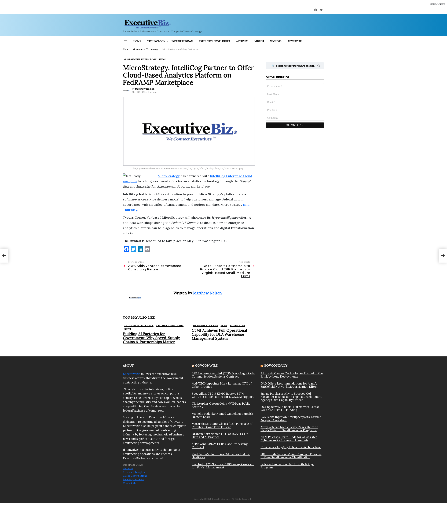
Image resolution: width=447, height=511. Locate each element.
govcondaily (275, 365)
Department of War (205, 325)
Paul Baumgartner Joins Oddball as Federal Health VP (221, 456)
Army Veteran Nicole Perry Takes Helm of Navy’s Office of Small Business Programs (289, 429)
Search (318, 66)
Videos (259, 41)
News (127, 329)
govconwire (206, 365)
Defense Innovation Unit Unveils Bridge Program (287, 466)
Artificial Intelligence (138, 325)
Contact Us (129, 483)
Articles (242, 41)
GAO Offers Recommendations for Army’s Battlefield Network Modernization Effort (289, 385)
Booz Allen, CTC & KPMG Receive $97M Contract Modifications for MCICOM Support (223, 395)
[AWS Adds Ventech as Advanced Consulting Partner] (4, 256)
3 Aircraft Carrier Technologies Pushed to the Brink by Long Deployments (292, 375)
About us (128, 468)
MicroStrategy (169, 176)
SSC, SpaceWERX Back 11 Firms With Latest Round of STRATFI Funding (290, 408)
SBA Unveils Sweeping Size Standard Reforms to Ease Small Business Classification (291, 456)
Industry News (182, 41)
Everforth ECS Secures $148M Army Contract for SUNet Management (223, 466)
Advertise (295, 41)
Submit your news (133, 479)
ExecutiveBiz (131, 374)
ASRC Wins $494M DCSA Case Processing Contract (220, 445)
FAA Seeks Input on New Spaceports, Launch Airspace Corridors (291, 418)
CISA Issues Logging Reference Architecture (291, 447)
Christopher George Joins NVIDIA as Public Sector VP (221, 405)
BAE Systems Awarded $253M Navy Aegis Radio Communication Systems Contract (223, 375)
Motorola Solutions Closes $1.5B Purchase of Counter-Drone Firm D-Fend (222, 425)
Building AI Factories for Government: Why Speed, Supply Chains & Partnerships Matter (151, 337)
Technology (156, 41)
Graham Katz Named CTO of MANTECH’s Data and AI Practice (220, 435)
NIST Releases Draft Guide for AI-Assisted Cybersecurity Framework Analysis (289, 438)
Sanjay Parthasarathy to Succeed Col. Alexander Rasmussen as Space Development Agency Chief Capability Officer (291, 397)
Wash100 (275, 41)
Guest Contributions (135, 475)
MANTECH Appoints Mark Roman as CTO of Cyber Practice (222, 385)
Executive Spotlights (214, 41)
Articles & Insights (134, 472)
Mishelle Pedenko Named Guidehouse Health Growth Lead (222, 415)
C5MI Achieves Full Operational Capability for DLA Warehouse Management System (219, 334)
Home (137, 41)
